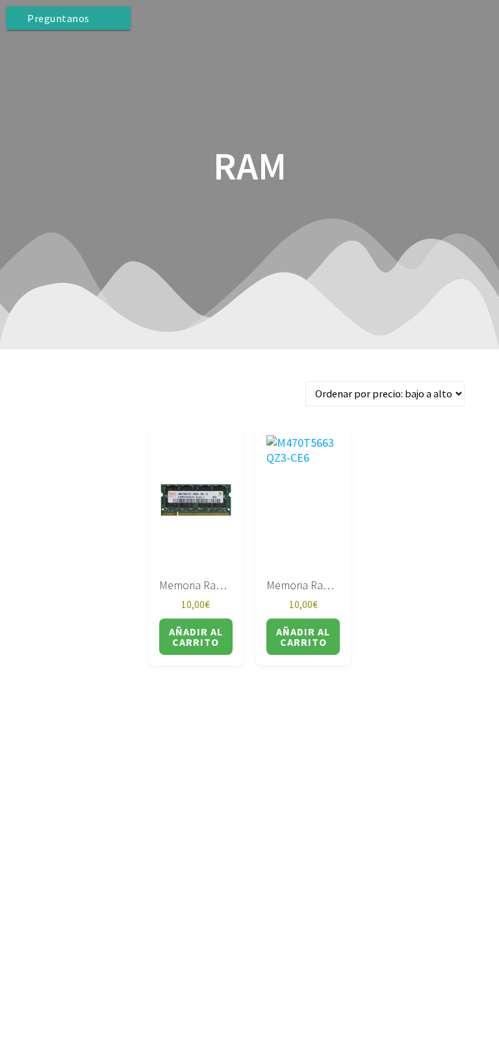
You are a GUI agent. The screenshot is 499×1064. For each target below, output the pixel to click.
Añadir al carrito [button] (196, 636)
